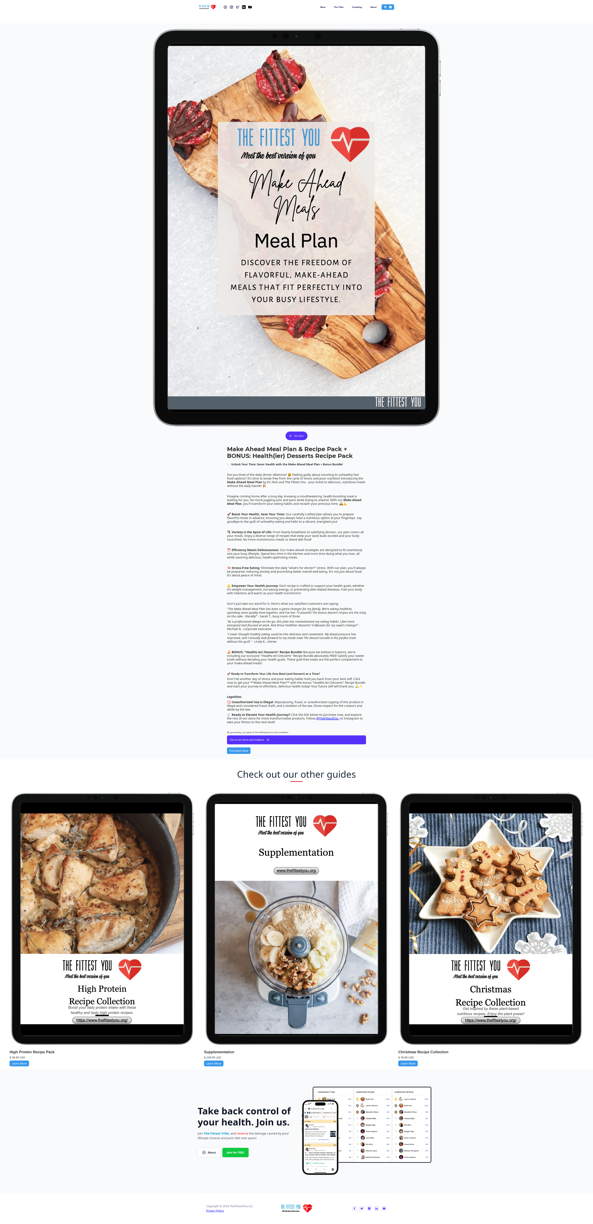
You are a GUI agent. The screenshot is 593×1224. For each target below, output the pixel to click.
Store (323, 7)
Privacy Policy (215, 1211)
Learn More (19, 1063)
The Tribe (339, 7)
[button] (388, 7)
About (373, 7)
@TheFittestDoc (327, 718)
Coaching (357, 7)
